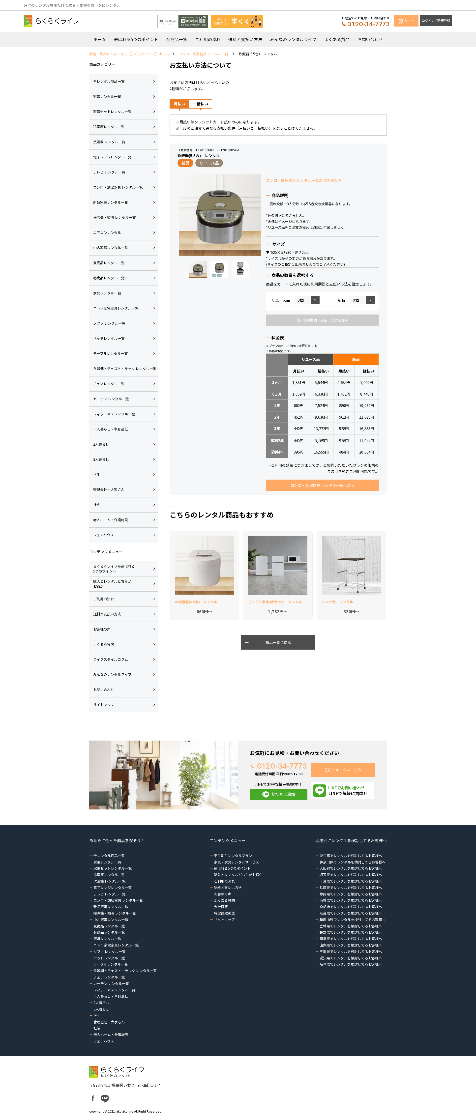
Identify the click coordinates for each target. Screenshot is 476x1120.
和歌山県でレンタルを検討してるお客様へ (353, 919)
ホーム (99, 39)
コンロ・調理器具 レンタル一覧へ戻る (323, 485)
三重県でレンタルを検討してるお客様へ (351, 951)
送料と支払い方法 (245, 39)
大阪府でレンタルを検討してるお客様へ (351, 868)
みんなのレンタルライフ (293, 39)
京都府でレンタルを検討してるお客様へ (351, 906)
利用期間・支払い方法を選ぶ (325, 319)
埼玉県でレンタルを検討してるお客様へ (351, 874)
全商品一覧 (176, 39)
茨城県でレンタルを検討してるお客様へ (351, 900)
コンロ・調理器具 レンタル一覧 (204, 53)
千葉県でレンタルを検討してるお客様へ (351, 881)
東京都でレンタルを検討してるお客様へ (351, 855)
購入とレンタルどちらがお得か (238, 874)
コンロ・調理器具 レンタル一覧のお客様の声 (303, 180)
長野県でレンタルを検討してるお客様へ (351, 932)
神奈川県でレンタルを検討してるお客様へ (353, 862)
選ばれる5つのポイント (136, 39)
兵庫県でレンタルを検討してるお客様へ (351, 887)
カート (409, 20)
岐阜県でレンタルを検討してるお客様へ (351, 964)
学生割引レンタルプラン (233, 855)
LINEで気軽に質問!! (347, 790)
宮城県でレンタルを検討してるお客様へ (351, 925)
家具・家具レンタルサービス (236, 862)
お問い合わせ (370, 39)
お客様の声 (222, 893)
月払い (179, 103)
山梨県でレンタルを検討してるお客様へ (351, 945)
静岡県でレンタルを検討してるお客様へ (351, 893)
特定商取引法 (224, 913)
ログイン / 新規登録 (436, 20)
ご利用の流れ (207, 39)
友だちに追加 (283, 794)
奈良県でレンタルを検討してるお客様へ (351, 913)
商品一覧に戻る (278, 642)
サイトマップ (224, 919)
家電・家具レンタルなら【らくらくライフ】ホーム (129, 53)
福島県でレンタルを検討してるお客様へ (351, 938)
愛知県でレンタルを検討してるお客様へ (351, 957)
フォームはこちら (346, 769)
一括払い (200, 103)
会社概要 (221, 906)
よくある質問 (337, 39)
